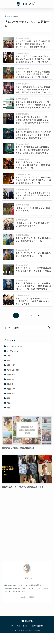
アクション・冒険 (13, 370)
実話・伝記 (11, 365)
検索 (49, 327)
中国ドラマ (11, 393)
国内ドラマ (11, 374)
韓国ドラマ (11, 389)
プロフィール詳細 (27, 597)
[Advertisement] (27, 525)
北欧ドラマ (11, 384)
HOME (28, 620)
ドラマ (9, 355)
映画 (8, 398)
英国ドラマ (11, 379)
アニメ (9, 403)
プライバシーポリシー (20, 625)
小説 (8, 407)
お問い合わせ (37, 625)
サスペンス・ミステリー (15, 346)
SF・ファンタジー (13, 351)
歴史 (8, 360)
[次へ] (38, 315)
